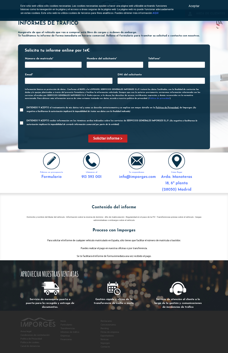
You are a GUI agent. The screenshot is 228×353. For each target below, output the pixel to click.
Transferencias (68, 328)
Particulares (66, 325)
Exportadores (107, 336)
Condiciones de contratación (35, 335)
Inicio (63, 321)
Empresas (65, 336)
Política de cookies (30, 342)
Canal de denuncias (30, 346)
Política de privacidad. (159, 98)
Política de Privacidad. (167, 108)
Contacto (105, 347)
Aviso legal (26, 331)
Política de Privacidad (31, 339)
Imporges (105, 343)
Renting (105, 328)
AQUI (155, 13)
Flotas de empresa (110, 332)
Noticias (105, 339)
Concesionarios (108, 325)
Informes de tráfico (70, 332)
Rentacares (106, 321)
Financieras (66, 339)
